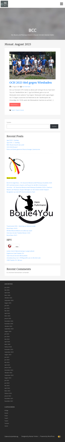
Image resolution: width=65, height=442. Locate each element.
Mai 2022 (7, 385)
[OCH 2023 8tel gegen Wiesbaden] (32, 65)
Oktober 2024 (8, 326)
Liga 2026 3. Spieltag (12, 140)
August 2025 (8, 303)
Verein (22, 110)
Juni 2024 (7, 336)
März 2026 (7, 295)
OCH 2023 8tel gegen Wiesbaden (30, 82)
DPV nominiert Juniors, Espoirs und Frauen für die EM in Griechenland (27, 185)
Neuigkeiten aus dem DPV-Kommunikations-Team (21, 192)
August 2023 (8, 354)
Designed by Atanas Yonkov (29, 436)
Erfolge (6, 410)
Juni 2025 (7, 308)
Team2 (18, 110)
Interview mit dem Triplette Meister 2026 (18, 233)
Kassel (6, 413)
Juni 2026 (7, 287)
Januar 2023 (8, 367)
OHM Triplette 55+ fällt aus (14, 260)
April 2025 (7, 313)
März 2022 (7, 391)
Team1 (13, 110)
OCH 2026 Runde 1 (12, 147)
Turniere (7, 423)
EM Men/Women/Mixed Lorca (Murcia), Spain (19, 230)
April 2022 (7, 388)
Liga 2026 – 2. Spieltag (13, 142)
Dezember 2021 (9, 398)
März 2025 (7, 316)
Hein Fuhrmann (26, 86)
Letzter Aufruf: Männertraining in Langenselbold (20, 251)
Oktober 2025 (8, 298)
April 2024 (7, 341)
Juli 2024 (7, 334)
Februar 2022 (8, 393)
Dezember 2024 (9, 321)
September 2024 (9, 329)
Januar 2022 (8, 396)
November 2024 (9, 323)
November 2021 (9, 401)
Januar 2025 (8, 318)
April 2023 (7, 365)
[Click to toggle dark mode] (59, 436)
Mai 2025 (7, 310)
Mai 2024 (7, 339)
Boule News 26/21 (12, 235)
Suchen (9, 122)
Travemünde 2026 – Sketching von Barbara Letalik (21, 226)
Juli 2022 (7, 380)
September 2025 (9, 300)
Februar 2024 (8, 347)
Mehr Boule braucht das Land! (15, 145)
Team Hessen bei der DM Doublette (17, 255)
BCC (32, 30)
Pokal (6, 415)
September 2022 (9, 375)
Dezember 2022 (9, 370)
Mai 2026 (7, 290)
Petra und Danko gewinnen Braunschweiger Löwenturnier (23, 149)
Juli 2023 (7, 357)
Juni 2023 (7, 359)
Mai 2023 (7, 362)
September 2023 (9, 352)
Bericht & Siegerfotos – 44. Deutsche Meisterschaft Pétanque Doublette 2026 (29, 183)
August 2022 (8, 378)
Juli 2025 (7, 305)
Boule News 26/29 (12, 228)
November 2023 (9, 349)
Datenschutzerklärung (11, 436)
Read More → (14, 105)
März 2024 (7, 344)
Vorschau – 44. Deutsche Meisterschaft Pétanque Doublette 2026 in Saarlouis (29, 187)
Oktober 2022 (8, 372)
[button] (61, 4)
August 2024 (8, 331)
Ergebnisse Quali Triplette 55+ (15, 253)
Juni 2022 (7, 383)
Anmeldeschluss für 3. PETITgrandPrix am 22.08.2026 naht (24, 258)
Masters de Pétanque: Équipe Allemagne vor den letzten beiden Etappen (28, 189)
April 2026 (7, 292)
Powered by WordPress (47, 436)
